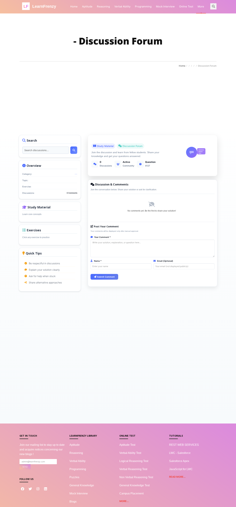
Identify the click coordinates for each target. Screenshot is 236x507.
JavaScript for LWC (181, 469)
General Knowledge (81, 485)
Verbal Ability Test (130, 452)
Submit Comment (106, 276)
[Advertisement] (118, 93)
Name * (97, 261)
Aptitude (87, 6)
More (201, 6)
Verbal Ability (122, 6)
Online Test (186, 6)
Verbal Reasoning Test (133, 469)
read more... (177, 476)
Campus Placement (131, 493)
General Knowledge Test (134, 485)
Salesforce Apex (179, 461)
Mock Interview (165, 6)
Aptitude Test (127, 444)
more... (124, 501)
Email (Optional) (165, 261)
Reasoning (103, 6)
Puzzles (74, 477)
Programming (143, 6)
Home (74, 6)
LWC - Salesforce (180, 452)
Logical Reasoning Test (133, 461)
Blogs (73, 501)
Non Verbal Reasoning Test (136, 477)
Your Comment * (102, 237)
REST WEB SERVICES (184, 444)
